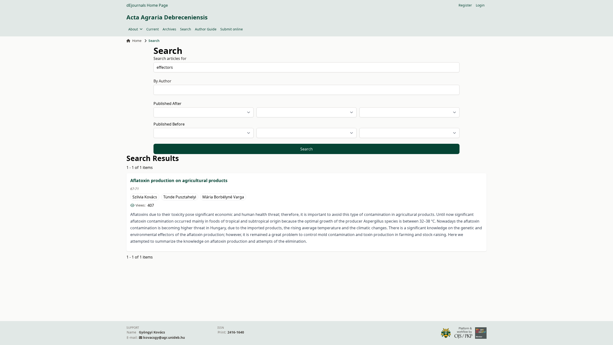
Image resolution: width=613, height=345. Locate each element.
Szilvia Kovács (144, 197)
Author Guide (205, 29)
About (133, 29)
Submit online (231, 29)
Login (480, 5)
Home (137, 40)
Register (465, 5)
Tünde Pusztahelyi (179, 197)
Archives (169, 29)
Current (152, 29)
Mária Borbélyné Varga (223, 197)
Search (185, 29)
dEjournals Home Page (147, 5)
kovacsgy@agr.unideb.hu (164, 337)
